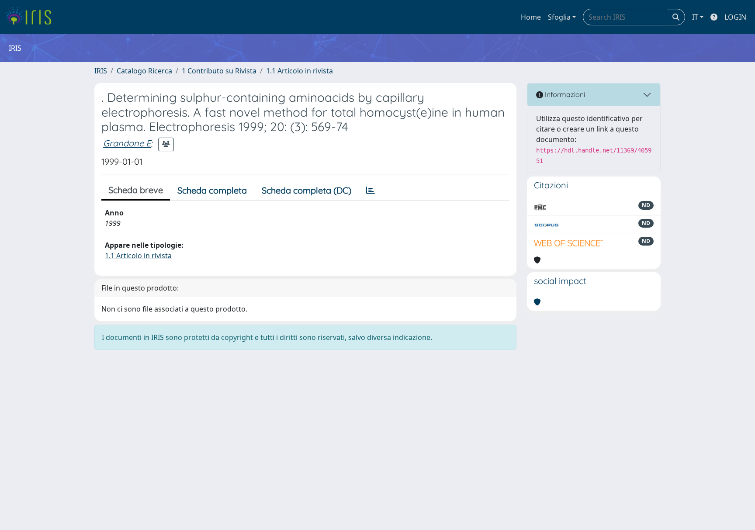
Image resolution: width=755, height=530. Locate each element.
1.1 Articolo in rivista (299, 71)
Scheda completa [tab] (212, 190)
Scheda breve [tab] (135, 189)
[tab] (370, 190)
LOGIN (735, 17)
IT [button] (695, 17)
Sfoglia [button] (559, 17)
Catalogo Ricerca (144, 71)
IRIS (100, 71)
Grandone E (127, 143)
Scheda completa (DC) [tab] (306, 190)
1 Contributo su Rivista (219, 71)
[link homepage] (31, 17)
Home (531, 17)
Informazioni (564, 94)
